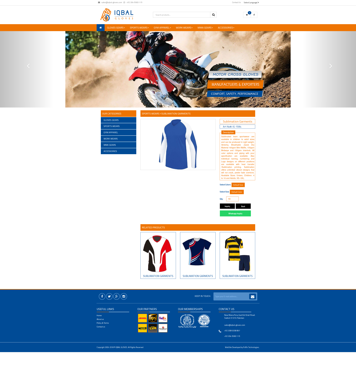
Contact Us (236, 2)
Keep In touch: (203, 296)
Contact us (101, 326)
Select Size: (224, 191)
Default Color (237, 191)
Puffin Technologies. (251, 347)
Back (243, 206)
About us (100, 319)
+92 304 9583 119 (134, 2)
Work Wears (183, 27)
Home (99, 315)
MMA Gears (205, 27)
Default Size (238, 184)
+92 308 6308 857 (232, 330)
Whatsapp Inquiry (235, 213)
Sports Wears (138, 27)
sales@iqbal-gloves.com (111, 2)
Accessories (225, 27)
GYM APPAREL (162, 27)
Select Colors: (225, 184)
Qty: (221, 198)
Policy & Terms (103, 322)
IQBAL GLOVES (121, 347)
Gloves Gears (115, 27)
